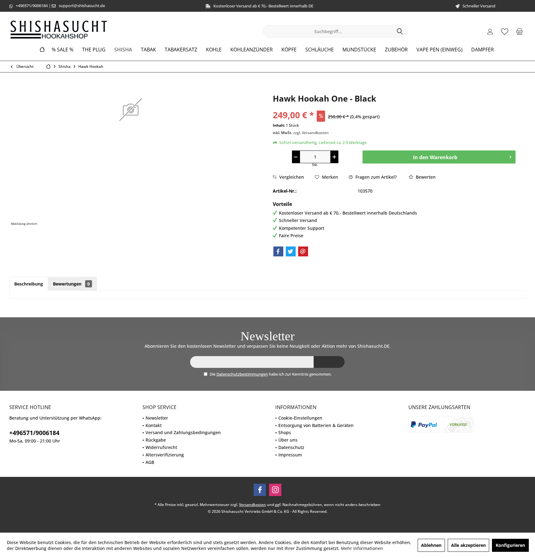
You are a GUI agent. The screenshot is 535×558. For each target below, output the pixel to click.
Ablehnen (431, 545)
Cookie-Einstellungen (300, 418)
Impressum (290, 455)
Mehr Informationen (362, 548)
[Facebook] (278, 251)
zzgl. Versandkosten (311, 132)
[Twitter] (291, 251)
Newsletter (157, 418)
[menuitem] (519, 31)
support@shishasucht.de (82, 5)
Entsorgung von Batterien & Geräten (316, 425)
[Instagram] (275, 490)
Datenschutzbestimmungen (242, 374)
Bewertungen (71, 284)
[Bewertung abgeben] (394, 106)
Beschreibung (28, 284)
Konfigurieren (510, 545)
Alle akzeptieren (468, 545)
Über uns (288, 440)
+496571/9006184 (32, 5)
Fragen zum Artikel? (375, 177)
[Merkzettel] (504, 31)
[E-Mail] (303, 251)
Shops (284, 432)
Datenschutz (291, 447)
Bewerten (425, 177)
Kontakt (154, 425)
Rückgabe (156, 440)
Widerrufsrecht (161, 447)
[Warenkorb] (519, 31)
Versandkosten (252, 504)
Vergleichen (291, 177)
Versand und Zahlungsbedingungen (183, 432)
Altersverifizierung (165, 455)
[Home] (42, 49)
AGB (150, 462)
